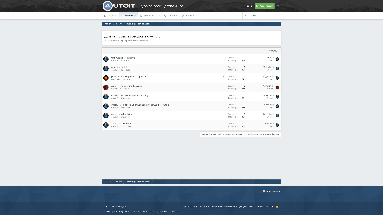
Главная (112, 15)
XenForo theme (162, 211)
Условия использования (211, 206)
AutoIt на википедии (121, 123)
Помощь (259, 206)
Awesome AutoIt (119, 67)
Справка (172, 15)
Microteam (115, 79)
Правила (189, 15)
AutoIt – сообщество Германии (127, 86)
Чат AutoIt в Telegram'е (123, 57)
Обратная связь (190, 206)
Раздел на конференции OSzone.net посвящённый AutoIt (140, 104)
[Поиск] (278, 6)
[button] (136, 15)
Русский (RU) (120, 206)
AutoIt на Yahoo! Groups (123, 114)
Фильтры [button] (273, 51)
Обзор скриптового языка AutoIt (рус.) (130, 95)
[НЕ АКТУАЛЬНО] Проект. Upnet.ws (129, 76)
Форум (129, 15)
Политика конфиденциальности (238, 206)
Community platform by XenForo (128, 211)
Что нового (150, 15)
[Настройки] (107, 206)
